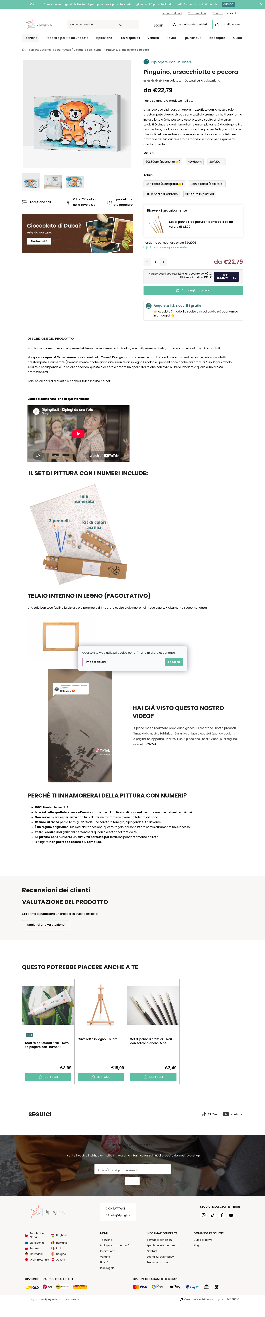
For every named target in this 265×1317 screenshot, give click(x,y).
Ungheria (62, 1235)
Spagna (61, 1254)
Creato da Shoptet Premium (199, 1299)
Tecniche (106, 1240)
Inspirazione (107, 1251)
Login (158, 25)
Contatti (218, 13)
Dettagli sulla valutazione (202, 81)
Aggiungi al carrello (196, 290)
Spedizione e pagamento (168, 247)
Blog (196, 1245)
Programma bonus (159, 1262)
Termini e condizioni (159, 1240)
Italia (59, 1248)
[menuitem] (30, 38)
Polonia (34, 1248)
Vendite (105, 1257)
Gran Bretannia (39, 1259)
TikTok (152, 744)
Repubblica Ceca (37, 1235)
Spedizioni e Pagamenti (161, 1245)
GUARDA (228, 4)
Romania (62, 1243)
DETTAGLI (51, 1077)
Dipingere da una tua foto (116, 1245)
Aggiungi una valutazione (45, 925)
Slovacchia (37, 1243)
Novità (104, 1262)
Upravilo (228, 1299)
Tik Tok (212, 1114)
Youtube (236, 1114)
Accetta (173, 662)
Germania (36, 1254)
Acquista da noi (172, 13)
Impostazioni (95, 662)
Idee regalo (107, 1268)
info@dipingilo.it (121, 1215)
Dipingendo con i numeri (129, 357)
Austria (60, 1259)
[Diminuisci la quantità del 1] (147, 262)
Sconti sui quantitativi (160, 1257)
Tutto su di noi (197, 13)
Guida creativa (203, 1240)
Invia (132, 1181)
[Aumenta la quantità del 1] (163, 262)
